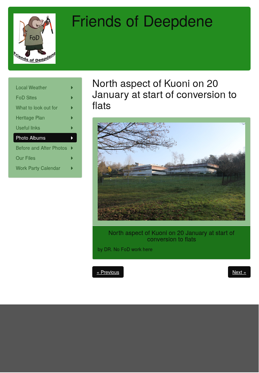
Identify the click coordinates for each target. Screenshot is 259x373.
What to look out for (37, 107)
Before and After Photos (41, 147)
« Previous (108, 272)
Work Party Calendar (38, 168)
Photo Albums (30, 137)
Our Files (25, 157)
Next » (239, 272)
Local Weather (31, 87)
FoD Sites (26, 97)
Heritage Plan (30, 117)
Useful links (28, 127)
